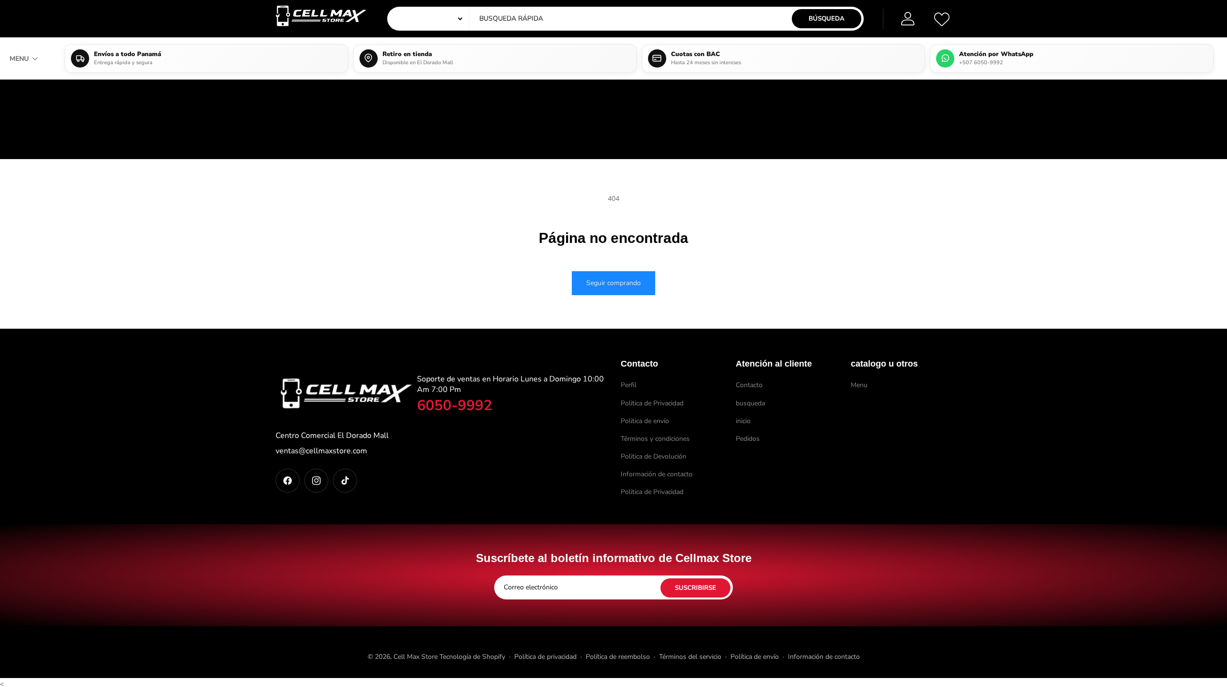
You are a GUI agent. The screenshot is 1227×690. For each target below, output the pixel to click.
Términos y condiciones (655, 438)
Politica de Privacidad (652, 403)
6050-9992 (454, 405)
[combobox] (568, 18)
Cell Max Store (416, 656)
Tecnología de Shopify (472, 656)
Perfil (629, 385)
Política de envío (754, 656)
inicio (743, 421)
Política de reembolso (618, 656)
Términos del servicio (690, 656)
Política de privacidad (545, 656)
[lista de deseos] (941, 18)
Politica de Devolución (653, 456)
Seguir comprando (613, 283)
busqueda (750, 403)
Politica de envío (645, 421)
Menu (859, 385)
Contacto (749, 385)
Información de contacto (657, 474)
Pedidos (748, 438)
